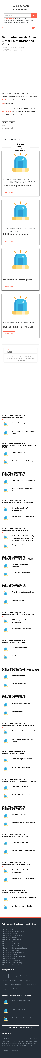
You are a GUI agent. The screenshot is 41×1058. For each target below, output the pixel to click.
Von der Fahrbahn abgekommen (23, 850)
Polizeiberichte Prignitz (9, 958)
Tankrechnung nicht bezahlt (17, 185)
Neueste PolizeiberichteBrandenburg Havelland (14, 586)
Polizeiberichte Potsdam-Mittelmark (13, 956)
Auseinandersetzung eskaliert (22, 906)
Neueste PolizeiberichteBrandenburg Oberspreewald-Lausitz (20, 669)
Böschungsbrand (18, 656)
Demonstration (29, 20)
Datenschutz (5, 1050)
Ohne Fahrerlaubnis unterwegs (23, 461)
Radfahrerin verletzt (19, 814)
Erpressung (27, 22)
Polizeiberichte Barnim (9, 929)
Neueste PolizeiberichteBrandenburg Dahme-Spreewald (18, 502)
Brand (18, 20)
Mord (14, 20)
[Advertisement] (20, 72)
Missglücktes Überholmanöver (22, 545)
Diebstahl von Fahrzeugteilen (17, 280)
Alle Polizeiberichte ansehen (19, 1027)
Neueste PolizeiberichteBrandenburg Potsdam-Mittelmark (19, 780)
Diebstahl (21, 22)
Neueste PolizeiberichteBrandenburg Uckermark (14, 891)
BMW (4, 100)
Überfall (22, 20)
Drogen (16, 22)
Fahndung (21, 18)
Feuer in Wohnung (18, 423)
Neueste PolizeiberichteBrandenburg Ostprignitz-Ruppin (18, 725)
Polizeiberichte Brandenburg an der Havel (15, 931)
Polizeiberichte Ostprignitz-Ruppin (13, 952)
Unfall (5, 20)
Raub (16, 18)
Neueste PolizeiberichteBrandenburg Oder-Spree (14, 697)
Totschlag (9, 20)
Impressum (15, 1050)
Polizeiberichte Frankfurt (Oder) (12, 939)
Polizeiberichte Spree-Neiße (11, 960)
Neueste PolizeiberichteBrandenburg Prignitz (14, 808)
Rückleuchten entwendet (15, 234)
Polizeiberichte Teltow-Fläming (12, 963)
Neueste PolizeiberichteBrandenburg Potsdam (14, 752)
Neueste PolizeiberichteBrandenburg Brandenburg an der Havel (19, 445)
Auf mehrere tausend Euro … (22, 572)
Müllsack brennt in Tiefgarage (18, 327)
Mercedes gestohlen (19, 600)
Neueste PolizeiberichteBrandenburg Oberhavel (14, 641)
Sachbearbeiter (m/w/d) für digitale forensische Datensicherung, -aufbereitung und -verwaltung (24, 538)
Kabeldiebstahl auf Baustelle (22, 628)
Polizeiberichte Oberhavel (10, 946)
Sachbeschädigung (8, 22)
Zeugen (4, 122)
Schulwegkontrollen (19, 675)
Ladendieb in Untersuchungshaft (23, 480)
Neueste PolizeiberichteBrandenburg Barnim (14, 417)
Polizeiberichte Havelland (10, 942)
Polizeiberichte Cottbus (9, 933)
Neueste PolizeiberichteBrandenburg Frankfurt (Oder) (17, 558)
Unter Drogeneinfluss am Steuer (23, 592)
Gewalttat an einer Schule (21, 703)
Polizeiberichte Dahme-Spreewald (13, 935)
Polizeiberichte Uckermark (10, 965)
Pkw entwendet (17, 711)
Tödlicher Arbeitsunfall (20, 647)
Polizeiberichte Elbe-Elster (10, 937)
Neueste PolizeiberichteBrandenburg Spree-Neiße (15, 836)
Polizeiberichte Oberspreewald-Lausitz (14, 948)
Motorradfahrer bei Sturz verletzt (23, 822)
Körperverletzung (29, 18)
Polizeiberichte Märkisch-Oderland (13, 944)
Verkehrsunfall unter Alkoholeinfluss (25, 731)
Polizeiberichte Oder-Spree (11, 950)
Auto (3, 103)
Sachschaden (7, 111)
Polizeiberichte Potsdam (10, 954)
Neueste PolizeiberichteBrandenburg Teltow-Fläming (16, 864)
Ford (4, 131)
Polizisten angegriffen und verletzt (24, 897)
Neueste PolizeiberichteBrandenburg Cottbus (14, 474)
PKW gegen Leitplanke (20, 842)
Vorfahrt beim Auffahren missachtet (24, 516)
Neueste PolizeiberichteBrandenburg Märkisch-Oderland (18, 613)
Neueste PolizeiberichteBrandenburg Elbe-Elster (15, 529)
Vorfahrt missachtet (19, 684)
